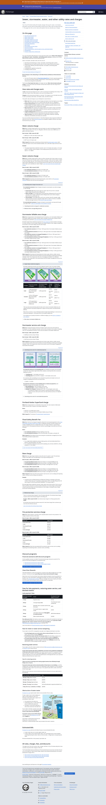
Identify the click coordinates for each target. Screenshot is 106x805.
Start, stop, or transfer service (71, 36)
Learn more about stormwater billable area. (43, 219)
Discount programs (29, 47)
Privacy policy (56, 789)
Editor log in (72, 789)
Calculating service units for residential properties (35, 349)
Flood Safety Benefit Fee (30, 43)
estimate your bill (34, 715)
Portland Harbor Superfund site (43, 414)
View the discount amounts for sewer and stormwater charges (37, 564)
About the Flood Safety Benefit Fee (71, 100)
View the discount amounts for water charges (34, 562)
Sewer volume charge (29, 38)
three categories (46, 221)
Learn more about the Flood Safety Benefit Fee (32, 447)
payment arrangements (50, 625)
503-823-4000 (41, 772)
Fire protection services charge (31, 46)
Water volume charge (29, 37)
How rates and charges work (30, 35)
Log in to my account (69, 25)
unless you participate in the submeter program (41, 203)
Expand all (60, 182)
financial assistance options (37, 625)
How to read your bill (69, 38)
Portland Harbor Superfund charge (32, 42)
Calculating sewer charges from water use (33, 184)
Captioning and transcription (60, 787)
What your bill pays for (70, 34)
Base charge (27, 45)
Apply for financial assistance (71, 27)
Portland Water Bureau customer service (38, 16)
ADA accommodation (58, 784)
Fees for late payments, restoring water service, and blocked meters (39, 49)
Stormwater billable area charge (31, 39)
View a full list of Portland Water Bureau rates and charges (37, 756)
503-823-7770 (26, 648)
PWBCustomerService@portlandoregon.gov (31, 623)
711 (51, 772)
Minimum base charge (29, 492)
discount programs (38, 119)
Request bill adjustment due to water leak (73, 49)
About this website (73, 784)
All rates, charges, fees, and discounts (32, 51)
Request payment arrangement (71, 29)
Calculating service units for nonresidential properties (36, 396)
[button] (101, 12)
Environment (67, 104)
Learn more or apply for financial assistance (32, 566)
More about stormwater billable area (32, 319)
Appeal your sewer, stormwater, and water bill (72, 46)
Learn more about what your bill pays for (31, 72)
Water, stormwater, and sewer (76, 104)
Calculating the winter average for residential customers (36, 206)
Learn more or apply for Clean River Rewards (32, 582)
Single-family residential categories (32, 264)
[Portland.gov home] (7, 12)
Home (23, 16)
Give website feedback (46, 764)
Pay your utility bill (69, 22)
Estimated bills (28, 50)
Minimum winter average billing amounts (33, 208)
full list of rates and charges (46, 200)
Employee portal (73, 787)
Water (27, 16)
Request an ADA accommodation (29, 772)
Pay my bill (50, 16)
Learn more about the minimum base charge (32, 506)
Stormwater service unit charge (31, 41)
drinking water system (52, 142)
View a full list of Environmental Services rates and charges (37, 754)
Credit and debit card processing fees (73, 32)
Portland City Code (26, 693)
